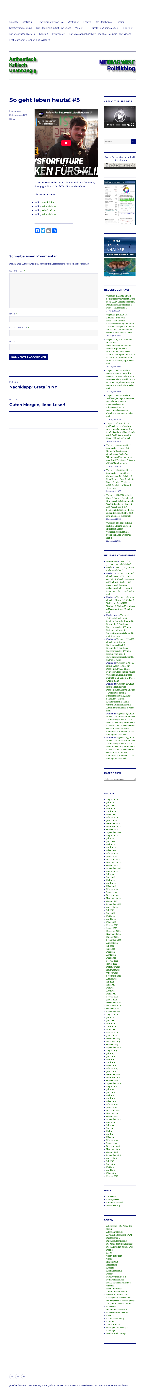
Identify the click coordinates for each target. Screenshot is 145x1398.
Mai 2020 (110, 1023)
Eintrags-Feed (112, 1199)
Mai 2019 (110, 1059)
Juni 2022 (110, 949)
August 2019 (112, 1050)
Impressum (58, 34)
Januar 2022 (111, 964)
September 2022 (113, 940)
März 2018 (111, 1101)
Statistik (27, 22)
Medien (79, 28)
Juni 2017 (110, 1128)
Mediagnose (15, 111)
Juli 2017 (110, 1125)
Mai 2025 (110, 844)
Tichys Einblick (113, 1324)
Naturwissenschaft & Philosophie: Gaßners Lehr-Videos (100, 34)
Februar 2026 (112, 817)
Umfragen (73, 22)
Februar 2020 (112, 1032)
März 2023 (111, 922)
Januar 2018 (111, 1107)
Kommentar (17, 271)
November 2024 (113, 862)
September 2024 (113, 868)
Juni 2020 (110, 1021)
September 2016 (113, 1155)
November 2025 (113, 826)
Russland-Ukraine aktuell (105, 28)
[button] (120, 117)
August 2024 (112, 871)
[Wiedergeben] (107, 124)
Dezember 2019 (113, 1038)
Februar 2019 (112, 1068)
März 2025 (111, 850)
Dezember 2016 (113, 1146)
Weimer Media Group (115, 1333)
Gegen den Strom (114, 1256)
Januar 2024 (111, 892)
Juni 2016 (110, 1164)
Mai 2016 (110, 1167)
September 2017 (113, 1119)
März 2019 (111, 1065)
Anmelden (111, 1196)
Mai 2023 (110, 916)
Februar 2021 (112, 997)
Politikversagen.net (115, 1280)
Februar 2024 (112, 889)
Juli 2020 (110, 1018)
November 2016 (113, 1149)
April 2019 (111, 1062)
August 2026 (112, 799)
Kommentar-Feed (114, 1202)
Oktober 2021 (112, 973)
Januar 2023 (111, 928)
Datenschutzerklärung (22, 34)
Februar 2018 (112, 1104)
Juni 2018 (110, 1092)
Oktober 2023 (112, 901)
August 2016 (112, 1158)
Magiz (109, 567)
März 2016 (111, 1173)
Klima (12, 119)
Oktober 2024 (112, 865)
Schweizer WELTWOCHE (117, 1312)
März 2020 (111, 1029)
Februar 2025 (112, 853)
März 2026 (111, 814)
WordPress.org (113, 1205)
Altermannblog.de (114, 1232)
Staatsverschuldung (20, 28)
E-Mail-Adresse (19, 328)
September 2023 (113, 904)
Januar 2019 (111, 1071)
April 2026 (111, 811)
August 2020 (112, 1015)
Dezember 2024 (113, 859)
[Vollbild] (132, 124)
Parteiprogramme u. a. (51, 22)
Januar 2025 (111, 856)
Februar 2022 (112, 961)
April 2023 (111, 919)
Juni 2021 (110, 985)
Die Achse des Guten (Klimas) (119, 1244)
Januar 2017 (111, 1143)
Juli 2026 (110, 802)
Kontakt (43, 34)
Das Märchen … (103, 22)
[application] (120, 117)
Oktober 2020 (112, 1009)
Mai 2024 (110, 880)
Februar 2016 (112, 1176)
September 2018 (113, 1083)
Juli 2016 (110, 1161)
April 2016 (111, 1170)
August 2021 (111, 979)
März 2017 (111, 1137)
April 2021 (110, 991)
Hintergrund (112, 1262)
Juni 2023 (110, 913)
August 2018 (111, 1086)
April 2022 (111, 955)
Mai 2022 (110, 952)
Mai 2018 (110, 1095)
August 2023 (112, 907)
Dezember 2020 (113, 1003)
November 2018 (113, 1077)
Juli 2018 (110, 1089)
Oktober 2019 (112, 1044)
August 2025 (112, 835)
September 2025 (113, 832)
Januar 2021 (111, 1000)
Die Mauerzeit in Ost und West (53, 28)
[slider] (118, 124)
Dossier (120, 22)
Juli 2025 (110, 838)
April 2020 (111, 1026)
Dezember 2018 (113, 1074)
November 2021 (113, 970)
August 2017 (111, 1122)
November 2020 (113, 1006)
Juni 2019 (110, 1056)
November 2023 (113, 898)
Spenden (128, 28)
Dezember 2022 (113, 931)
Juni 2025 (110, 841)
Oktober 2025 (112, 829)
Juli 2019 (110, 1053)
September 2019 (113, 1047)
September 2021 (113, 976)
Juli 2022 (110, 946)
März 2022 (111, 958)
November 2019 (113, 1041)
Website (14, 342)
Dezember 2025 (113, 823)
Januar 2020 (111, 1035)
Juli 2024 (110, 874)
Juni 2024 (110, 877)
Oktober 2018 (112, 1080)
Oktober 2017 (112, 1116)
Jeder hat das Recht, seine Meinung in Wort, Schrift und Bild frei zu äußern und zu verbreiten (51, 1385)
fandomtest (111, 561)
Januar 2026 (111, 820)
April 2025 (111, 847)
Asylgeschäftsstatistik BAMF (119, 1235)
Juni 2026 (110, 805)
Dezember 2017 (113, 1110)
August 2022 (112, 943)
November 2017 (113, 1113)
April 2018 (110, 1098)
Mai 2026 (110, 808)
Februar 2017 (112, 1140)
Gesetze (14, 22)
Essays (87, 22)
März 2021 (111, 994)
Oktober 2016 (112, 1152)
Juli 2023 (110, 910)
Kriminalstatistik (114, 1271)
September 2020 (113, 1012)
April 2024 (111, 883)
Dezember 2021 (113, 967)
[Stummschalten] (128, 124)
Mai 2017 (110, 1131)
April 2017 (110, 1134)
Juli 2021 (110, 982)
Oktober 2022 (112, 937)
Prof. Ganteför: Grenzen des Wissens (29, 40)
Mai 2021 (110, 988)
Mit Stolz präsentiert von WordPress (111, 1385)
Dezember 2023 (113, 895)
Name (13, 314)
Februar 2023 (112, 925)
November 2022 (113, 934)
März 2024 (111, 886)
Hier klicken (48, 202)
